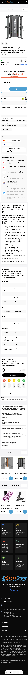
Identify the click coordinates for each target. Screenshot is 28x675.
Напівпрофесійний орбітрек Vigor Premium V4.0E (20, 507)
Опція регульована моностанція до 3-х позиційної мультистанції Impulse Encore (7, 473)
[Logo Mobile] (9, 2)
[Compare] (21, 61)
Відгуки (25, 9)
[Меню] (2, 2)
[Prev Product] (2, 43)
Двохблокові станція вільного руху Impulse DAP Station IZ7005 (21, 473)
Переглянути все (6, 129)
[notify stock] (11, 478)
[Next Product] (6, 43)
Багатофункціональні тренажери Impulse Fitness (13, 399)
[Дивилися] (14, 672)
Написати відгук (14, 375)
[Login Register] (23, 2)
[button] (22, 452)
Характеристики (16, 9)
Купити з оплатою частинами (14, 102)
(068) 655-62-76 (14, 76)
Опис (9, 9)
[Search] (18, 2)
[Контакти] (21, 2)
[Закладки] (17, 672)
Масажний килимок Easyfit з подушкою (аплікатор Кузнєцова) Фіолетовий (6, 507)
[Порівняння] (21, 672)
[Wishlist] (25, 61)
